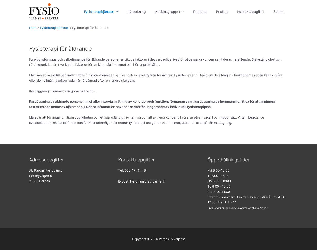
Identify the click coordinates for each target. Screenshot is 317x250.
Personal (200, 11)
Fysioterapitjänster (99, 11)
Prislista (222, 11)
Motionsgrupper (167, 11)
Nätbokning (136, 11)
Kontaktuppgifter (251, 11)
